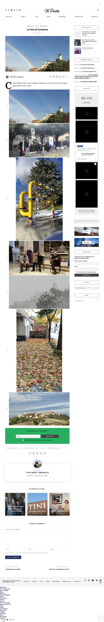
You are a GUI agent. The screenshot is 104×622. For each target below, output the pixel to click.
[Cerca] (98, 10)
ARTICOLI (9, 16)
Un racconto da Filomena (87, 64)
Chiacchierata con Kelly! (13, 569)
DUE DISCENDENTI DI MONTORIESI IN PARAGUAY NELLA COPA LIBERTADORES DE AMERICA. (86, 76)
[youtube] (11, 10)
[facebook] (6, 10)
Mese (1, 592)
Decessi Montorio (5, 604)
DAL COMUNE (4, 590)
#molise (43, 448)
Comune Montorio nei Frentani (87, 221)
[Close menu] (101, 4)
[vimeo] (14, 10)
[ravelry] (20, 10)
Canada (2, 612)
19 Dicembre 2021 (37, 33)
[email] (17, 10)
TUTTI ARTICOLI (5, 589)
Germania (3, 613)
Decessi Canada (5, 603)
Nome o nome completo (80, 261)
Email (75, 266)
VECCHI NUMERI (5, 595)
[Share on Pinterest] (57, 76)
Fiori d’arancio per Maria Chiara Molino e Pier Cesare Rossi (89, 41)
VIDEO (48, 16)
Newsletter (79, 16)
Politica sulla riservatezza (8, 581)
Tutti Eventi (3, 598)
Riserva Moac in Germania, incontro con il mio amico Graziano (89, 33)
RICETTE (2, 593)
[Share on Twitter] (53, 76)
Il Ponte (52, 11)
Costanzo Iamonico (17, 77)
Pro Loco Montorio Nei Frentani (89, 153)
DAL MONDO (62, 16)
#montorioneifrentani (54, 448)
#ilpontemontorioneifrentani (29, 448)
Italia (1, 615)
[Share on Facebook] (50, 76)
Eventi (23, 16)
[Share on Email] (63, 76)
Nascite (2, 601)
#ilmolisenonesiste (12, 448)
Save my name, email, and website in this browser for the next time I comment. (27, 553)
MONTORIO (43, 26)
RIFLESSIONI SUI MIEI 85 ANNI (89, 81)
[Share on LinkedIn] (60, 76)
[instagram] (9, 10)
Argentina (3, 610)
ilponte (76, 68)
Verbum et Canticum (87, 48)
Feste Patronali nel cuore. (88, 68)
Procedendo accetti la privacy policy (38, 440)
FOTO (36, 16)
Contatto (94, 16)
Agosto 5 (90, 155)
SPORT (2, 599)
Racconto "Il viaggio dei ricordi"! (59, 569)
